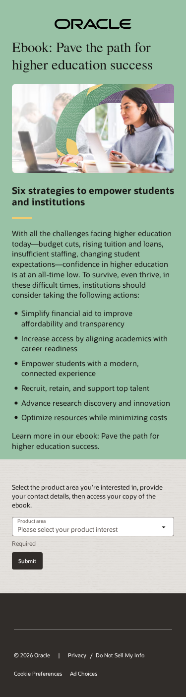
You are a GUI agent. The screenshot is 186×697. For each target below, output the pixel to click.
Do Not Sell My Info (120, 655)
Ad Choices (83, 673)
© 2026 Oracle (32, 655)
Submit (27, 561)
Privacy (77, 655)
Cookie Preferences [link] (38, 673)
